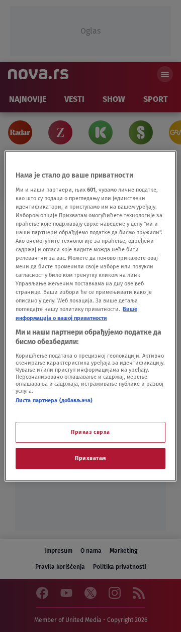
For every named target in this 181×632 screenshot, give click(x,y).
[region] (90, 316)
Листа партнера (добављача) (54, 400)
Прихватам (90, 457)
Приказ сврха (90, 431)
